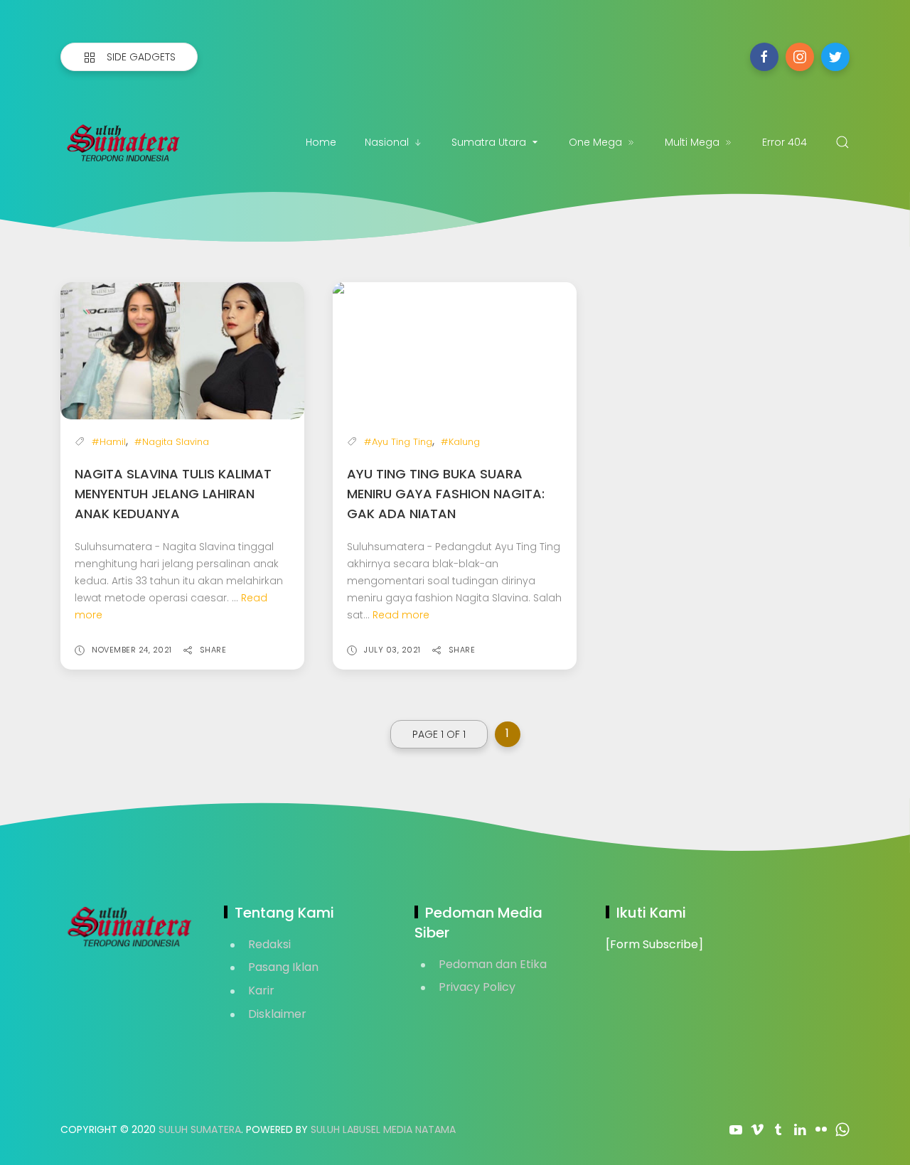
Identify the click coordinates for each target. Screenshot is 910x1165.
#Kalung (460, 442)
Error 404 (784, 142)
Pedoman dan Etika (493, 964)
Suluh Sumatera (200, 1129)
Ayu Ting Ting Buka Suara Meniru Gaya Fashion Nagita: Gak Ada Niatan (446, 493)
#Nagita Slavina (171, 442)
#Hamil (109, 442)
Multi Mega (692, 142)
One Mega (595, 142)
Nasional (387, 142)
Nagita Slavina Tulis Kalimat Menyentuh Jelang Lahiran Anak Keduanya (173, 493)
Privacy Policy (477, 987)
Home (321, 142)
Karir (261, 990)
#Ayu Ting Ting (398, 442)
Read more (401, 615)
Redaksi (269, 944)
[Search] (842, 142)
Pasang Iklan (283, 967)
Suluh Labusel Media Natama (383, 1129)
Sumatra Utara (488, 142)
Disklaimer (277, 1014)
